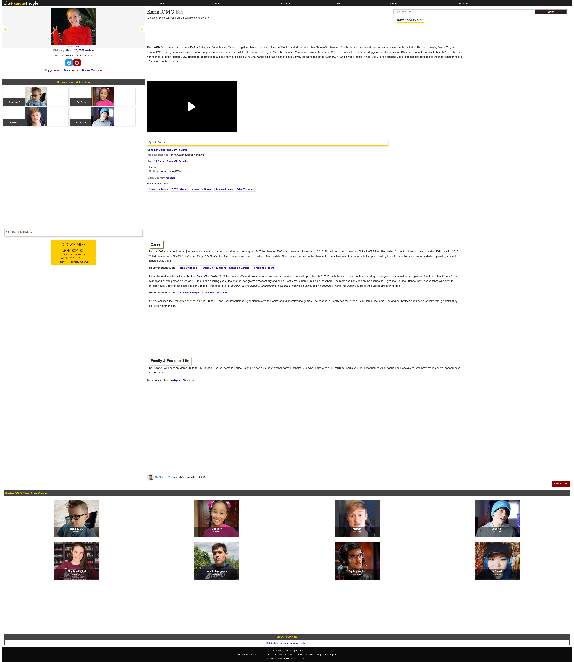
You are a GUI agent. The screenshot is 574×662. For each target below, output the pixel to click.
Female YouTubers (263, 267)
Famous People (277, 658)
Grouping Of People (282, 650)
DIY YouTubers (90, 70)
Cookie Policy (279, 654)
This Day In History (247, 654)
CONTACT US (313, 654)
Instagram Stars (180, 380)
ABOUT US (326, 654)
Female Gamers (224, 189)
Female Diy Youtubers (213, 267)
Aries (89, 50)
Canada (170, 178)
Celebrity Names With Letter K (294, 642)
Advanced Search (410, 20)
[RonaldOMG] (36, 96)
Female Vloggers (188, 267)
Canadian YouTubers (216, 292)
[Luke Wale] (102, 116)
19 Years (159, 161)
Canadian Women (202, 189)
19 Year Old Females (176, 161)
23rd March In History (19, 232)
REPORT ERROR (561, 483)
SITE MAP (264, 654)
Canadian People (158, 189)
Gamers (68, 70)
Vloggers (49, 70)
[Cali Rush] (102, 96)
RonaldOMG (203, 276)
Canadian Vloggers (189, 292)
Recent (299, 650)
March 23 (71, 50)
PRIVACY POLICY (297, 654)
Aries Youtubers (245, 189)
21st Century (272, 642)
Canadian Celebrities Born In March (167, 149)
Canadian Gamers (239, 267)
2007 (81, 50)
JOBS (335, 654)
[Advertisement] (201, 34)
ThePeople (21, 3)
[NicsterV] (36, 116)
